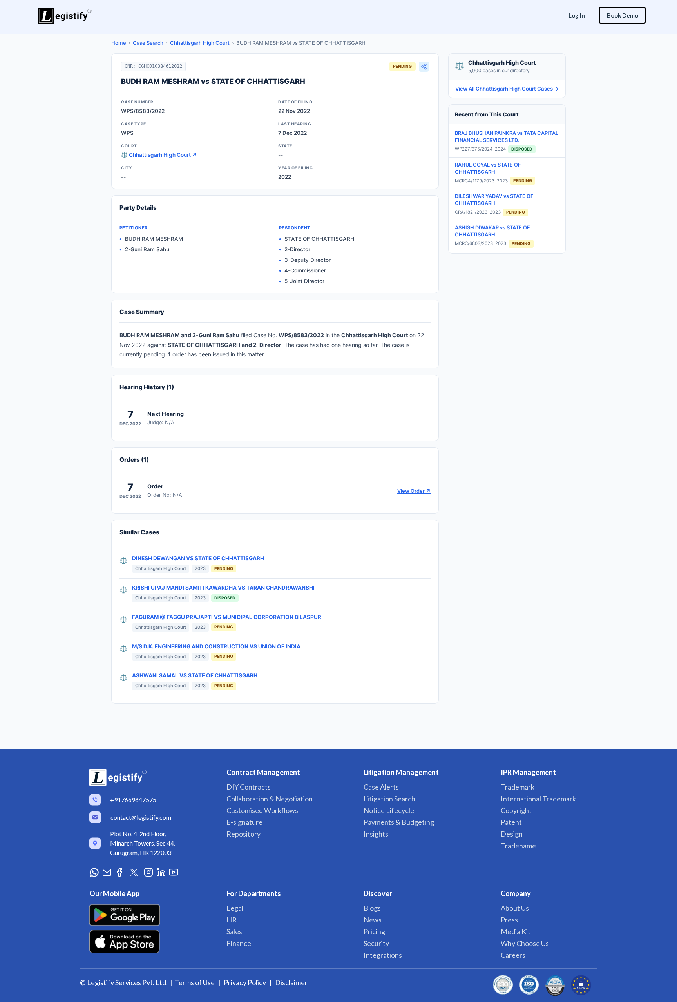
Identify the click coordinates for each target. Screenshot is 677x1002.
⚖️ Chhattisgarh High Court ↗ (159, 155)
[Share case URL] (424, 67)
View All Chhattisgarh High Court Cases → (507, 88)
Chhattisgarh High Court (200, 43)
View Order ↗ (414, 491)
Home (118, 43)
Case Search (148, 43)
